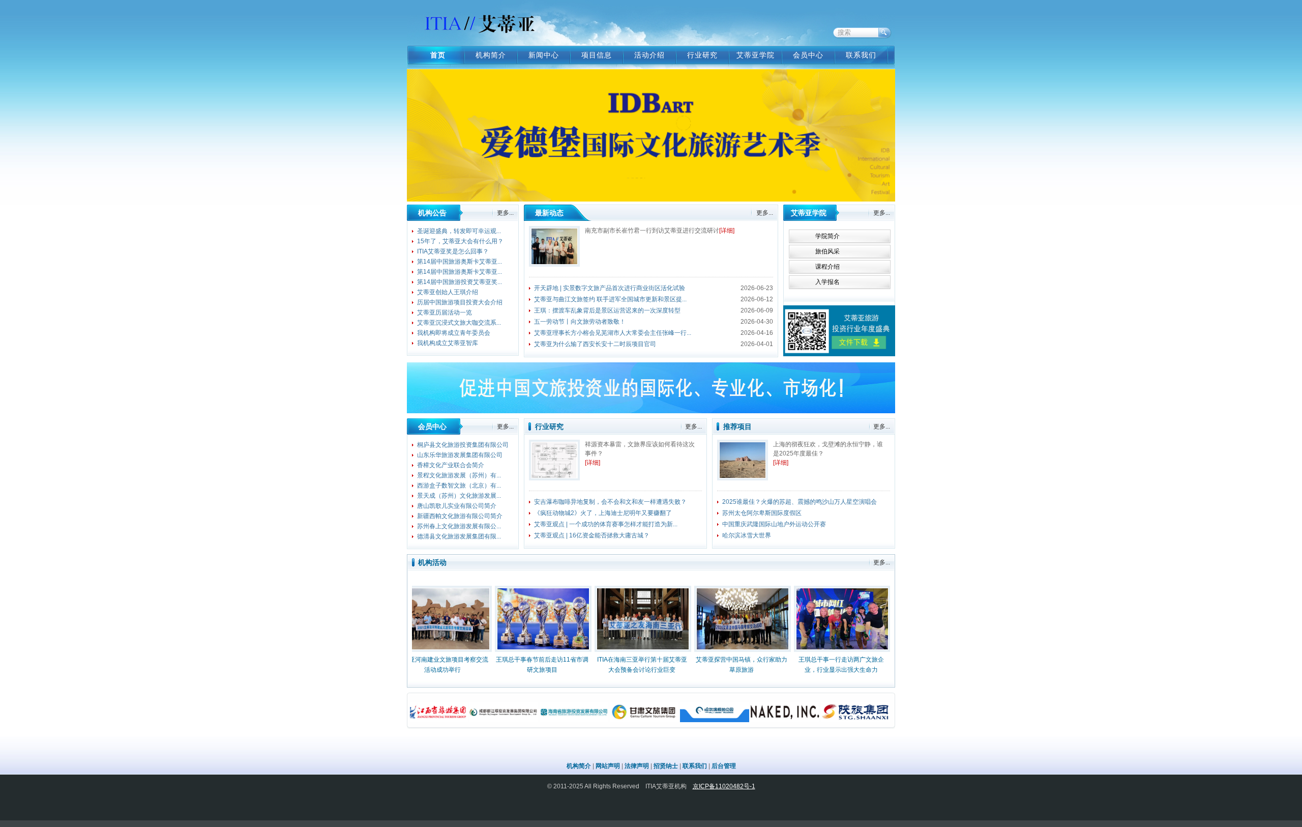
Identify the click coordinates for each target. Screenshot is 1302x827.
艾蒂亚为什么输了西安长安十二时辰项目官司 (595, 344)
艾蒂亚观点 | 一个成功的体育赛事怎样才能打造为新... (605, 524)
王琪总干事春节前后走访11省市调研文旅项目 (520, 664)
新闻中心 (543, 55)
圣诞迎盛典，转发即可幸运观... (459, 231)
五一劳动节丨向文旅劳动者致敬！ (580, 321)
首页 (438, 55)
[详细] (726, 230)
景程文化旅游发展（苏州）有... (459, 475)
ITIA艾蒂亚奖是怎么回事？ (453, 251)
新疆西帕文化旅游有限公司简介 (459, 516)
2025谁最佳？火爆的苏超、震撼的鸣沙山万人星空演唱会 (799, 501)
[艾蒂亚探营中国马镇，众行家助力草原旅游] (719, 620)
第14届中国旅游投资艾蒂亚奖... (459, 282)
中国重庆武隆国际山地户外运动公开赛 (774, 524)
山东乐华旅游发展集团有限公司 (459, 455)
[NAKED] (752, 720)
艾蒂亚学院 (755, 55)
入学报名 (827, 282)
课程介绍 (827, 266)
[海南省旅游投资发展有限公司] (541, 720)
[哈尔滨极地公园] (681, 720)
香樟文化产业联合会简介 (450, 465)
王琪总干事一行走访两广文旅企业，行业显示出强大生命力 (819, 664)
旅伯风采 (827, 251)
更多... (505, 212)
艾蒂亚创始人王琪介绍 (447, 292)
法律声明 (637, 765)
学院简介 (827, 236)
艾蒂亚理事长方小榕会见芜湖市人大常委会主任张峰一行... (612, 332)
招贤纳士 (666, 765)
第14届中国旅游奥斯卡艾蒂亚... (459, 261)
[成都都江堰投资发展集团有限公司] (470, 720)
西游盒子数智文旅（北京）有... (459, 485)
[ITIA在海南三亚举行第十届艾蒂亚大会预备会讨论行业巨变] (619, 620)
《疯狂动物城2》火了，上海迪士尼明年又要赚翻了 (603, 513)
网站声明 (608, 765)
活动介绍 (649, 55)
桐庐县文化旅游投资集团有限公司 (463, 444)
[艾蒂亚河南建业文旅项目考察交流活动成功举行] (420, 620)
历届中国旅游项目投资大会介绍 (459, 302)
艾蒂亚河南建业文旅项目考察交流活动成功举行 (420, 664)
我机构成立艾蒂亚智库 (447, 343)
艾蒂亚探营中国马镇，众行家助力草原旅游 (719, 664)
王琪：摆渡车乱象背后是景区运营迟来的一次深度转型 (607, 310)
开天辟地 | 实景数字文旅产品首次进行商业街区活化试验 (609, 288)
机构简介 (491, 55)
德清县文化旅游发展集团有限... (459, 536)
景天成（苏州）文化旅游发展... (459, 495)
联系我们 (861, 55)
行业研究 (702, 55)
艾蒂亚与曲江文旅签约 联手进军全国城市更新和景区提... (610, 299)
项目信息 (596, 55)
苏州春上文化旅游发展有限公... (459, 526)
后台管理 (724, 765)
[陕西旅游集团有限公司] (822, 720)
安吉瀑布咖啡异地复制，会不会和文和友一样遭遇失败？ (610, 501)
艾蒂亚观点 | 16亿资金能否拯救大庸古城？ (591, 535)
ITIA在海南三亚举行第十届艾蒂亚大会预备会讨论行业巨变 (620, 664)
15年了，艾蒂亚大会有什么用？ (460, 241)
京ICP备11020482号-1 (724, 786)
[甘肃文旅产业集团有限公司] (611, 720)
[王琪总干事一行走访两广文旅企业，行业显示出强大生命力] (819, 620)
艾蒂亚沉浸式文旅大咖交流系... (459, 322)
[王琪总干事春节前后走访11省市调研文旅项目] (519, 620)
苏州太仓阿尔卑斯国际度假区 (762, 513)
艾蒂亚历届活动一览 (444, 312)
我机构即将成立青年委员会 (453, 332)
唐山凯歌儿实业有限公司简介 (456, 505)
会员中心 (808, 55)
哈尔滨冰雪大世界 (746, 535)
